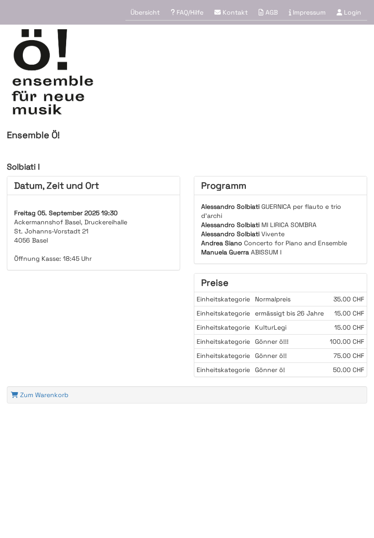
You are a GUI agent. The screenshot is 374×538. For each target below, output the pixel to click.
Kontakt (234, 12)
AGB (271, 12)
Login (351, 12)
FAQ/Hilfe (189, 12)
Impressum (308, 12)
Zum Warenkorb (43, 395)
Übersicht (145, 12)
